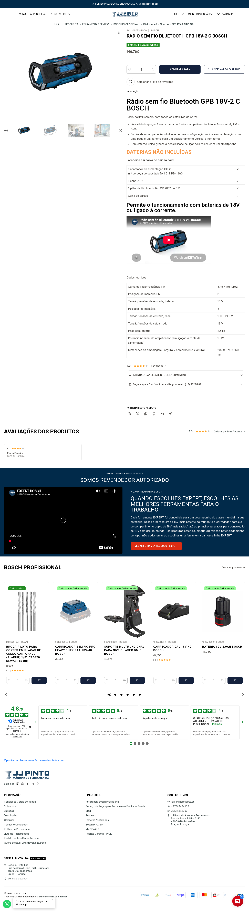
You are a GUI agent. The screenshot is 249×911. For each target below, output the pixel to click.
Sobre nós (10, 806)
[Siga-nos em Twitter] (60, 14)
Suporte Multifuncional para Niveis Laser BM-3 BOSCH (124, 650)
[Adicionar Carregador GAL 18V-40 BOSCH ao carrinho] (186, 680)
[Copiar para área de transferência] (170, 414)
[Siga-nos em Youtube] (64, 14)
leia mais (217, 724)
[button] (109, 695)
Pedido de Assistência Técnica (21, 838)
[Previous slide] (6, 131)
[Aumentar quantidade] (153, 69)
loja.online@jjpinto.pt (182, 801)
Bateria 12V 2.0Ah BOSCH (222, 646)
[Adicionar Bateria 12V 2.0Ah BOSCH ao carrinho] (235, 680)
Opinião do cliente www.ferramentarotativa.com (34, 760)
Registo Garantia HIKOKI (99, 833)
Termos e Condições (16, 824)
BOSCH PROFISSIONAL (126, 24)
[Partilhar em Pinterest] (154, 414)
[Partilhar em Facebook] (129, 414)
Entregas (9, 810)
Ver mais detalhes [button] (18, 878)
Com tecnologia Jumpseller (52, 896)
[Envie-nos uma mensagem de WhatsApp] (7, 904)
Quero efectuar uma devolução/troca (25, 842)
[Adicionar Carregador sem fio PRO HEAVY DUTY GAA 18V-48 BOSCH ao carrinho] (88, 680)
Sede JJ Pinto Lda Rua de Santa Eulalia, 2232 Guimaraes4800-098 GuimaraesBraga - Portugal (28, 869)
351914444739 (179, 810)
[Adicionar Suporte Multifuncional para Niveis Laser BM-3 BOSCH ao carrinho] (137, 680)
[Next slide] (119, 131)
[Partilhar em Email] (162, 414)
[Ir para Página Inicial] (124, 14)
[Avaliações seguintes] (242, 722)
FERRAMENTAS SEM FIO (95, 24)
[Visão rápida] (42, 610)
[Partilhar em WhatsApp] (146, 414)
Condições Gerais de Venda (20, 801)
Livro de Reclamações (16, 833)
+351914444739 (180, 806)
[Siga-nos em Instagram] (51, 14)
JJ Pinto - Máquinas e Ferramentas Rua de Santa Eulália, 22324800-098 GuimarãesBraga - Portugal (190, 820)
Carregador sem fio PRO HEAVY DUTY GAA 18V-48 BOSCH (75, 650)
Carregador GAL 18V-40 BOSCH (172, 648)
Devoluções (11, 815)
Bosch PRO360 (94, 824)
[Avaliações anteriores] (35, 722)
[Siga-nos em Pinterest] (69, 14)
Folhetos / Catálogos (97, 820)
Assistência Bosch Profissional (102, 801)
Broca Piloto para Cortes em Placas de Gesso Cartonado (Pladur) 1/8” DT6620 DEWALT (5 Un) (23, 654)
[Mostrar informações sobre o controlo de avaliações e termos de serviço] (30, 726)
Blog (88, 810)
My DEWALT (92, 829)
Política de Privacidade (17, 829)
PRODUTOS (71, 24)
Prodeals (91, 815)
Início (57, 24)
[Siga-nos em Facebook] (55, 14)
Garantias (9, 820)
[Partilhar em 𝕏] (137, 414)
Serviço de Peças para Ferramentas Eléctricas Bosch (115, 806)
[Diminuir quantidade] (129, 69)
